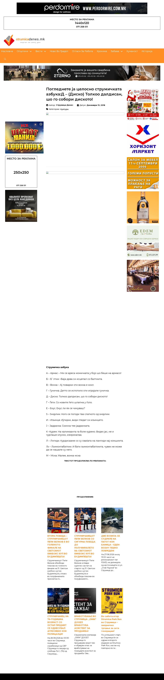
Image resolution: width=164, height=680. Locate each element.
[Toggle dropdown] (30, 51)
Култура (64, 109)
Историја (147, 51)
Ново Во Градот (59, 51)
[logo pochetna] (24, 40)
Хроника (102, 51)
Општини (22, 51)
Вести (39, 51)
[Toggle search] (5, 59)
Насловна (7, 51)
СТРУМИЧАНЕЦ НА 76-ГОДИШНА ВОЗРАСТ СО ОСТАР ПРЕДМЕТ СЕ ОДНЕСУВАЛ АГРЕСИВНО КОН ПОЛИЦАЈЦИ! (58, 625)
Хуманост (132, 51)
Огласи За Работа (82, 51)
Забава (115, 51)
